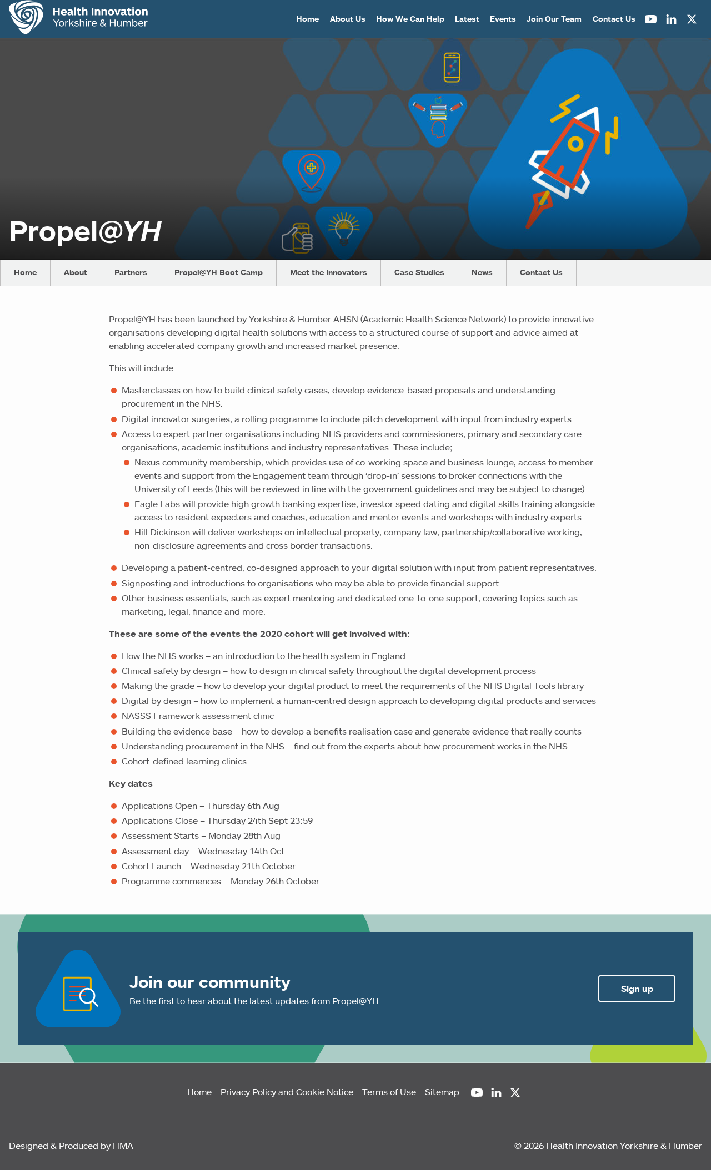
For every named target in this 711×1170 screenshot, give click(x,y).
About (75, 272)
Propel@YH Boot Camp (218, 272)
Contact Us (614, 19)
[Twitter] (691, 19)
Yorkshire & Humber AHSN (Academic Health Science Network (376, 319)
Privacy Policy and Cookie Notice (287, 1091)
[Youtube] (650, 19)
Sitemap (442, 1091)
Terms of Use (389, 1091)
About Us (347, 19)
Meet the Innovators (328, 272)
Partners (130, 272)
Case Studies (419, 272)
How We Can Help (410, 19)
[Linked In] (671, 19)
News (482, 272)
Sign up (637, 988)
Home (307, 19)
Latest (467, 19)
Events (503, 19)
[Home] (78, 19)
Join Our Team (554, 19)
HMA (123, 1145)
